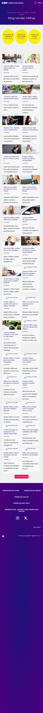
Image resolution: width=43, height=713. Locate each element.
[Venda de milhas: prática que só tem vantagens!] (11, 250)
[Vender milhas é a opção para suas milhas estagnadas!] (11, 365)
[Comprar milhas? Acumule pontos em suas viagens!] (30, 365)
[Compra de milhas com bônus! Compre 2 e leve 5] (11, 159)
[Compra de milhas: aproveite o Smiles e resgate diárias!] (30, 251)
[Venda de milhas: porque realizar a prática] (30, 69)
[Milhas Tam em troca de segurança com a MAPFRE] (30, 308)
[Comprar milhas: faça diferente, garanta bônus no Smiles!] (30, 279)
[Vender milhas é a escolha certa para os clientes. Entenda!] (11, 308)
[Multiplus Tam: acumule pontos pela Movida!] (11, 130)
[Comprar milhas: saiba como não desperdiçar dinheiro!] (30, 331)
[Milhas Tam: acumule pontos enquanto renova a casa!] (30, 413)
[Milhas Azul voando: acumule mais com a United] (11, 190)
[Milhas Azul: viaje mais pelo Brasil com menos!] (11, 387)
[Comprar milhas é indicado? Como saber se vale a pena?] (11, 336)
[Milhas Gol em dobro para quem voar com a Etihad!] (30, 190)
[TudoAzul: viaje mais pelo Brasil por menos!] (11, 99)
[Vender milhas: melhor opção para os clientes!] (30, 100)
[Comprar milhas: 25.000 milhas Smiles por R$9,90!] (11, 69)
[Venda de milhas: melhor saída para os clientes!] (11, 220)
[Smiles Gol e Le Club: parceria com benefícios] (30, 130)
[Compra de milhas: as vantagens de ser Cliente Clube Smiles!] (11, 436)
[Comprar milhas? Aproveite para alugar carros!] (30, 221)
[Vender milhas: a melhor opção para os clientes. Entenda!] (11, 282)
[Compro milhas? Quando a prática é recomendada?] (30, 159)
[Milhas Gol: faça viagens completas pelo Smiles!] (30, 435)
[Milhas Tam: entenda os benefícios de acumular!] (30, 460)
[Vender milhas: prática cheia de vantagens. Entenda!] (11, 413)
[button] (17, 518)
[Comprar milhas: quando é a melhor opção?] (30, 389)
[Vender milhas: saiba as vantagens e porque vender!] (11, 461)
